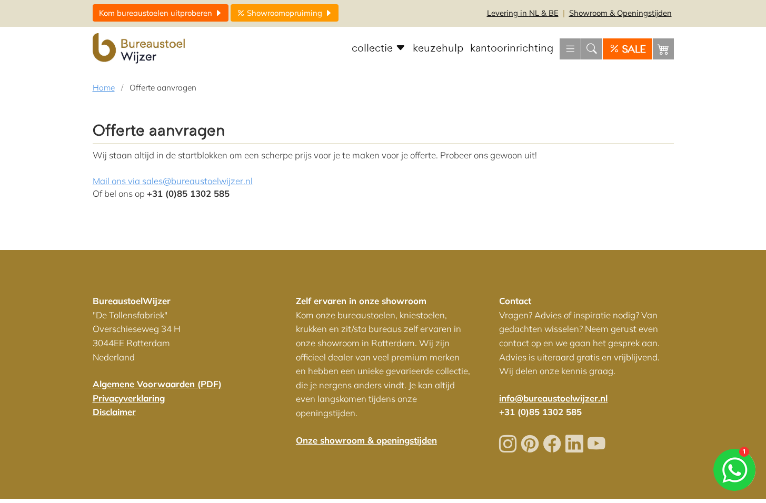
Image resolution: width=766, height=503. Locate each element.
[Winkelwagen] (663, 48)
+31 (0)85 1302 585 (540, 411)
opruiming (285, 13)
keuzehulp (438, 48)
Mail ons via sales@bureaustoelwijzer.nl (173, 180)
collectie (373, 48)
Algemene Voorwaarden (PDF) (157, 383)
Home (104, 88)
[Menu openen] (570, 48)
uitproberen (156, 13)
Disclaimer (114, 411)
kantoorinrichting (511, 48)
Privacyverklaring (129, 398)
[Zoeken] (591, 48)
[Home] (140, 49)
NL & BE (523, 13)
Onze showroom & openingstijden (366, 440)
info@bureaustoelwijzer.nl (553, 398)
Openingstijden (620, 13)
